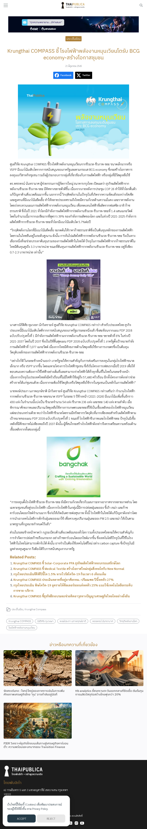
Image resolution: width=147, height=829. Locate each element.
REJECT (51, 818)
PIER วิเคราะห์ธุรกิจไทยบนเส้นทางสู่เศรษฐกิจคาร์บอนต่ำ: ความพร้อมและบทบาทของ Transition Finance (36, 745)
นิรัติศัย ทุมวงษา (45, 621)
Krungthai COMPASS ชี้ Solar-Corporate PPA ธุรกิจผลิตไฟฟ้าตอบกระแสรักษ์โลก (66, 563)
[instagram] (76, 823)
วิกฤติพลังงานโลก (128, 621)
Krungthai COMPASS (20, 621)
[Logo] (73, 5)
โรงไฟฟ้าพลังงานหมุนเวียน (22, 627)
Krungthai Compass (35, 609)
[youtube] (82, 823)
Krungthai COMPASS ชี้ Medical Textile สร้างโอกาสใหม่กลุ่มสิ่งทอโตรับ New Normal (68, 569)
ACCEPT (21, 818)
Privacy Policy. (40, 808)
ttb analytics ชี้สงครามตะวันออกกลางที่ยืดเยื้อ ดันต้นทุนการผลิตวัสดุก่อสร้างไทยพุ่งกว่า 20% (109, 692)
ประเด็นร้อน (73, 38)
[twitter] (70, 823)
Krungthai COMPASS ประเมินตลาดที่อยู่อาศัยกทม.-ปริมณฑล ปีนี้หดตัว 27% (63, 580)
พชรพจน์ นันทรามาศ (102, 621)
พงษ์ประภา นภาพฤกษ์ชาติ (73, 621)
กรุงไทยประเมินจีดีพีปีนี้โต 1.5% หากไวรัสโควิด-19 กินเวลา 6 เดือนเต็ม (59, 574)
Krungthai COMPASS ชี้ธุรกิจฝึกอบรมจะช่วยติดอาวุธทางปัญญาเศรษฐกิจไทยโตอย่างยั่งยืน (71, 596)
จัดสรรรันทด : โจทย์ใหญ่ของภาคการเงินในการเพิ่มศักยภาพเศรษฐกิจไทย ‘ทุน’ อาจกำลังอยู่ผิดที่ (34, 692)
